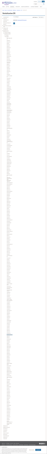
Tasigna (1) (8, 279)
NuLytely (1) (8, 65)
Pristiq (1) (8, 133)
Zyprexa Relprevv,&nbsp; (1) (9, 421)
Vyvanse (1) (8, 368)
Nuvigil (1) (8, 67)
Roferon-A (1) (9, 205)
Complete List (18, 10)
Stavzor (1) (8, 245)
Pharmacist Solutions (9, 444)
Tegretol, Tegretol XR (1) (9, 284)
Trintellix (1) (8, 316)
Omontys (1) (8, 71)
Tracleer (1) (8, 304)
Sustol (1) (8, 259)
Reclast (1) (8, 173)
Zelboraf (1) (8, 395)
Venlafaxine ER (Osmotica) (22, 20)
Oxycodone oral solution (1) (9, 90)
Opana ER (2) (8, 78)
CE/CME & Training (34, 6)
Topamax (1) (8, 301)
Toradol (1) (8, 303)
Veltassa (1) (8, 331)
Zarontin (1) (8, 392)
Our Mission (8, 443)
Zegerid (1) (8, 393)
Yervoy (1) (8, 389)
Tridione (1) (8, 311)
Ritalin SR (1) (8, 202)
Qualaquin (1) (9, 159)
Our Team (11, 443)
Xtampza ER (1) (9, 386)
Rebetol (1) (8, 169)
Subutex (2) (8, 252)
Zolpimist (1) (8, 408)
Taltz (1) (8, 275)
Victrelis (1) (8, 341)
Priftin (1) (8, 130)
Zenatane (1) (8, 396)
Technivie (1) (8, 282)
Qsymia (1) (8, 157)
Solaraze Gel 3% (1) (9, 234)
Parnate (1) (8, 99)
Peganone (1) (9, 105)
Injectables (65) (5, 29)
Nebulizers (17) (5, 425)
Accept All (38, 449)
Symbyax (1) (8, 265)
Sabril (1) (8, 208)
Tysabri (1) (8, 326)
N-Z (21, 10)
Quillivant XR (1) (9, 163)
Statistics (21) (5, 437)
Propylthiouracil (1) (9, 145)
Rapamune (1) (9, 166)
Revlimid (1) (8, 195)
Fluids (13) (4, 24)
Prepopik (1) (8, 125)
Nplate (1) (8, 57)
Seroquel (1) (8, 221)
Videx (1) (8, 343)
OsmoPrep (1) (9, 86)
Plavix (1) (8, 116)
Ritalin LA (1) (8, 201)
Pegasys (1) (8, 107)
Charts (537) (5, 18)
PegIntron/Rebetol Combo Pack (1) (9, 110)
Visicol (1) (8, 356)
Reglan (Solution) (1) (9, 182)
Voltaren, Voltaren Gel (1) (9, 364)
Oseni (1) (8, 85)
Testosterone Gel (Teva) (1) (9, 290)
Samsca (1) (8, 209)
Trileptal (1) (8, 313)
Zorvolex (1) (8, 413)
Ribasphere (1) (9, 198)
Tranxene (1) (8, 307)
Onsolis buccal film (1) (9, 76)
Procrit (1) (8, 136)
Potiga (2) (8, 122)
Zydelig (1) (8, 419)
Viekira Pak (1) (9, 346)
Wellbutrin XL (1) (9, 372)
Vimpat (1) (8, 351)
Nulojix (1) (8, 64)
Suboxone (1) (9, 249)
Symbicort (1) (9, 263)
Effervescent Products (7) (7, 22)
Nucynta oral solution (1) (8, 62)
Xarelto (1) (8, 374)
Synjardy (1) (8, 269)
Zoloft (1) (8, 406)
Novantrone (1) (9, 56)
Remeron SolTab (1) (9, 191)
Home (3, 6)
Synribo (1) (8, 270)
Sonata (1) (8, 238)
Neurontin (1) (9, 47)
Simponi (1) (8, 228)
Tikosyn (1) (8, 293)
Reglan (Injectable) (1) (9, 175)
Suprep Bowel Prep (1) (9, 256)
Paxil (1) (8, 100)
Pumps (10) (5, 431)
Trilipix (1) (8, 314)
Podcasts (18, 6)
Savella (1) (8, 214)
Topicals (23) (5, 438)
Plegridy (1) (8, 118)
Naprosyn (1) (8, 41)
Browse (12, 6)
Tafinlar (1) (8, 273)
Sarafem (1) (8, 211)
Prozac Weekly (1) (9, 156)
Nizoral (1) (8, 50)
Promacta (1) (8, 139)
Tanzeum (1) (8, 276)
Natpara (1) (8, 44)
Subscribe (39, 1)
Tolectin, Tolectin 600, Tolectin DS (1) (9, 300)
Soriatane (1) (8, 239)
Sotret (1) (8, 241)
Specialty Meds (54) (6, 435)
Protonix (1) (8, 149)
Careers (14, 443)
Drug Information (9, 10)
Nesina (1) (8, 46)
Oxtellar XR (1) (9, 88)
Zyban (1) (8, 418)
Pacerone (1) (8, 93)
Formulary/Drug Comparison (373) (7, 26)
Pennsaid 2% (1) (9, 112)
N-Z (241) (7, 36)
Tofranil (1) (8, 296)
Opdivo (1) (8, 79)
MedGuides (14, 10)
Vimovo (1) (8, 350)
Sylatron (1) (8, 262)
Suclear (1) (8, 254)
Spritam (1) (8, 242)
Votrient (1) (8, 367)
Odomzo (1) (8, 68)
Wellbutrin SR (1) (9, 371)
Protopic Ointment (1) (9, 151)
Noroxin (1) (8, 53)
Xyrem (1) (8, 388)
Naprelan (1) (8, 40)
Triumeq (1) (8, 317)
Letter (7, 6)
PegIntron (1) (9, 108)
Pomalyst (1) (8, 119)
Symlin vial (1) (9, 266)
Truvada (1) (8, 324)
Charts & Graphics (25, 6)
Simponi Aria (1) (9, 229)
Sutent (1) (8, 260)
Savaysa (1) (8, 212)
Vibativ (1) (8, 336)
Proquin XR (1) (9, 146)
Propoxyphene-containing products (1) (10, 141)
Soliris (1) (8, 235)
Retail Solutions (26, 444)
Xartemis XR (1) (9, 375)
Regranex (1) (8, 185)
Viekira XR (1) (9, 347)
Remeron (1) (8, 189)
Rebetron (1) (8, 170)
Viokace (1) (8, 353)
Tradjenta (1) (8, 306)
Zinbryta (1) (8, 402)
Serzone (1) (8, 224)
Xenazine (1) (8, 379)
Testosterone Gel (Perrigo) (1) (9, 288)
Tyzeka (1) (8, 327)
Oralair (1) (8, 82)
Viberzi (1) (8, 337)
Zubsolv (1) (8, 415)
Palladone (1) (8, 94)
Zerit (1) (8, 399)
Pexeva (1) (8, 115)
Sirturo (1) (8, 232)
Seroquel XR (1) (9, 222)
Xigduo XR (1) (9, 383)
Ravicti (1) (8, 167)
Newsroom (17, 443)
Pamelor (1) (8, 96)
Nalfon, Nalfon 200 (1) (9, 38)
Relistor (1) (8, 188)
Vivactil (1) (8, 357)
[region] (23, 450)
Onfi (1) (8, 72)
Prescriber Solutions (15, 444)
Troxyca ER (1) (9, 321)
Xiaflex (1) (8, 382)
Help (41, 6)
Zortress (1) (8, 412)
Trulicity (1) (8, 323)
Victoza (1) (8, 340)
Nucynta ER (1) (9, 60)
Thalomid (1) (8, 292)
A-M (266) (7, 35)
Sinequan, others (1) (9, 231)
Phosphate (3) (5, 428)
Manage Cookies (31, 449)
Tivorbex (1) (8, 295)
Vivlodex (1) (8, 360)
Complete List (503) (7, 33)
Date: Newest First (41, 17)
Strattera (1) (8, 248)
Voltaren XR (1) (9, 365)
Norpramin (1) (9, 54)
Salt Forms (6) (5, 434)
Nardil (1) (8, 43)
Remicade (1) (8, 192)
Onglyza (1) (8, 74)
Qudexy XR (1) (9, 160)
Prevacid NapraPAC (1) (9, 129)
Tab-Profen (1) (9, 272)
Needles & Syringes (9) (6, 427)
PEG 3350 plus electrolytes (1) (9, 104)
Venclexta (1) (9, 333)
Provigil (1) (8, 153)
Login (43, 1)
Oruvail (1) (8, 83)
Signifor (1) (8, 225)
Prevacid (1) (8, 126)
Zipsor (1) (8, 403)
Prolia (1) (8, 137)
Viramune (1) (8, 354)
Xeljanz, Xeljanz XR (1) (9, 378)
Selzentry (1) (8, 218)
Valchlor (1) (8, 330)
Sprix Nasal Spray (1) (9, 244)
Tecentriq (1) (8, 280)
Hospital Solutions (21, 444)
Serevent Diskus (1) (9, 219)
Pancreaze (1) (9, 97)
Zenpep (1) (8, 398)
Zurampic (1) (8, 416)
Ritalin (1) (8, 199)
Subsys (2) (8, 251)
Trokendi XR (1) (9, 320)
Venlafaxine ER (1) (9, 334)
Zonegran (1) (8, 409)
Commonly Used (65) (7, 32)
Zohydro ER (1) (9, 405)
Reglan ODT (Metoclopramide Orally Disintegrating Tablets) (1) (9, 179)
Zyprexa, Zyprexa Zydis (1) (9, 424)
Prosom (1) (8, 148)
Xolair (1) (8, 385)
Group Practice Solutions (32, 444)
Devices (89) (5, 21)
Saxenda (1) (8, 215)
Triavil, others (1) (9, 310)
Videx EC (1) (8, 344)
